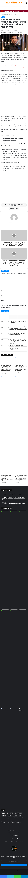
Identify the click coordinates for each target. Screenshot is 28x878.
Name (2, 290)
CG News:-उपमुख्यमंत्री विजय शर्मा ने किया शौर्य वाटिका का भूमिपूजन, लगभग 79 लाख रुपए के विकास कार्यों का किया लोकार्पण (6, 369)
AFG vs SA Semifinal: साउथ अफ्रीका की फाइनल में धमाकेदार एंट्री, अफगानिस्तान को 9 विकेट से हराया (18, 347)
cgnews (20, 815)
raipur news (14, 208)
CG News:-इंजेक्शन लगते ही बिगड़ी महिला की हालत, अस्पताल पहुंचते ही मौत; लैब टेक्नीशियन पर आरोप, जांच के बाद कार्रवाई (21, 478)
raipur (13, 822)
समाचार (6, 14)
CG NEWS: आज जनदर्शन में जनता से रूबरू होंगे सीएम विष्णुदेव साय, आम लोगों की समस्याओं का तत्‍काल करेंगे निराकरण (18, 328)
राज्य (9, 14)
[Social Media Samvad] (14, 3)
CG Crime (9, 815)
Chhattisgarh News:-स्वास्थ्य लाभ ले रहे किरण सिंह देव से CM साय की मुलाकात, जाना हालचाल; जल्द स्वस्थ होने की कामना (21, 368)
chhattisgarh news (18, 817)
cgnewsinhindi (4, 817)
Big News (3, 813)
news (9, 822)
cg (15, 813)
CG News (15, 815)
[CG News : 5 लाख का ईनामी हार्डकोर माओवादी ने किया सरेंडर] (5, 335)
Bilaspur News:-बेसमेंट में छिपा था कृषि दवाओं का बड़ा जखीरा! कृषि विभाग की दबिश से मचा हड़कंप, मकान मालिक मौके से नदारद (7, 478)
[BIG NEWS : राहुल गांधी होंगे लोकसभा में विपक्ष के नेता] (5, 323)
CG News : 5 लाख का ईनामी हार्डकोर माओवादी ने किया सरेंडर (17, 334)
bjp (7, 813)
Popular (4, 317)
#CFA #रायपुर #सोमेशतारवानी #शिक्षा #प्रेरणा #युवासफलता (14, 205)
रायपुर (15, 14)
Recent (13, 317)
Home (3, 14)
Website (2, 300)
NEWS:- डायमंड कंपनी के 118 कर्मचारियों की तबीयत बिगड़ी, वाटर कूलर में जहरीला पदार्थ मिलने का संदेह (18, 341)
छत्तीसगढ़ (12, 14)
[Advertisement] (14, 101)
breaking (11, 813)
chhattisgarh (11, 817)
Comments (22, 317)
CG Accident (20, 813)
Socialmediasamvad (6, 30)
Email (2, 295)
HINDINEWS (4, 822)
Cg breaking (4, 815)
